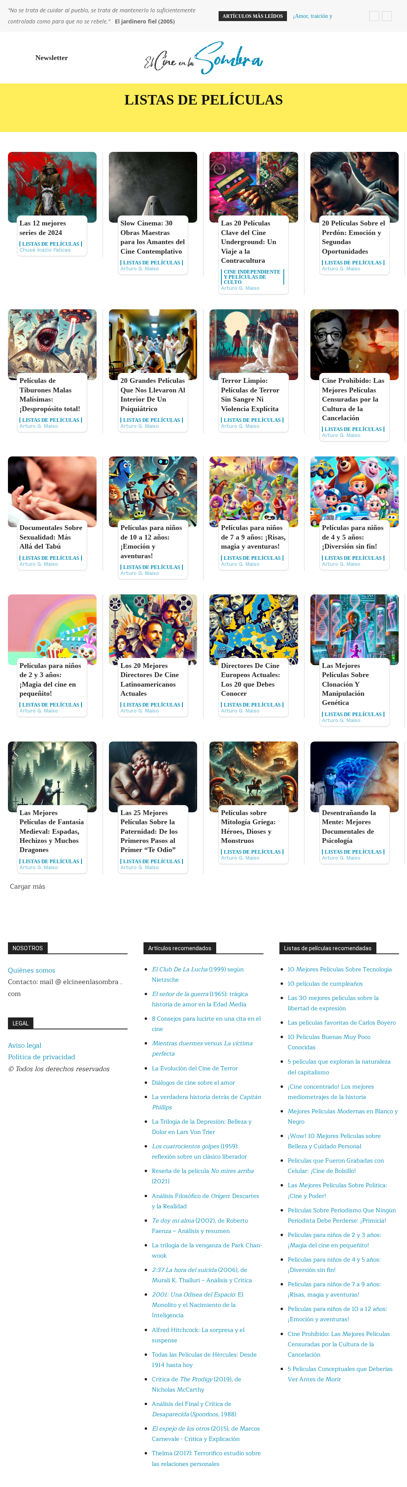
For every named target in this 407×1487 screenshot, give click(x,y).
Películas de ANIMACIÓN (246, 117)
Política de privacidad (41, 1057)
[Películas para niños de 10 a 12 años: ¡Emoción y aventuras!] (153, 491)
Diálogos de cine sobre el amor (193, 1083)
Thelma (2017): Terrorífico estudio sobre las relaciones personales (206, 1458)
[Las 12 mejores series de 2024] (52, 187)
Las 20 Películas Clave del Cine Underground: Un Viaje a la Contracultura (248, 241)
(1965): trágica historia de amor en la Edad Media (200, 999)
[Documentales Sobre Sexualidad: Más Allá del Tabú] (52, 491)
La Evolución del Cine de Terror (195, 1069)
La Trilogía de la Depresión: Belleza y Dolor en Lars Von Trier (202, 1127)
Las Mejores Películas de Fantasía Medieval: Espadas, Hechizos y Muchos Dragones (51, 831)
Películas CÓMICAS (43, 117)
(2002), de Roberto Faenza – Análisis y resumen (200, 1226)
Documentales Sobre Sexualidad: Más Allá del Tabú (50, 537)
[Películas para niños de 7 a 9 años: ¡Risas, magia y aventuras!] (253, 491)
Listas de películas (50, 244)
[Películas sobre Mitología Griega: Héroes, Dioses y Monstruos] (253, 777)
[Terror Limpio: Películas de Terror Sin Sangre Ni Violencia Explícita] (253, 344)
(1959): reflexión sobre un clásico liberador (199, 1151)
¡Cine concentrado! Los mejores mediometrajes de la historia (331, 1092)
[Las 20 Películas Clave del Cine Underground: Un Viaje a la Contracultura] (253, 187)
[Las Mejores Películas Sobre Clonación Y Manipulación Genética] (354, 629)
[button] (389, 57)
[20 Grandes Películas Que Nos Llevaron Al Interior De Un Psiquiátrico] (153, 344)
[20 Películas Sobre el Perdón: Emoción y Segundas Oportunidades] (354, 187)
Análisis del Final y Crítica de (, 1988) (194, 1409)
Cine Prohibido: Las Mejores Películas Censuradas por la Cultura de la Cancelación (353, 399)
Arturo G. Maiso (139, 269)
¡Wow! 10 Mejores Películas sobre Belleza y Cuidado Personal (334, 1141)
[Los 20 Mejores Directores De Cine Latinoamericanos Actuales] (153, 629)
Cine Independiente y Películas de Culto (252, 277)
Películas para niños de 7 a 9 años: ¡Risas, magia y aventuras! (253, 537)
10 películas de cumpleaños (325, 984)
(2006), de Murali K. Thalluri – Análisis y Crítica (202, 1275)
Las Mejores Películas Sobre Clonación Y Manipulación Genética (345, 684)
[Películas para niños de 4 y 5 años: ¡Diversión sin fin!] (354, 491)
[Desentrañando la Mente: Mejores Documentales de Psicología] (354, 777)
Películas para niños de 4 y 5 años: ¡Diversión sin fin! (353, 537)
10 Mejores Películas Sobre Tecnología (340, 970)
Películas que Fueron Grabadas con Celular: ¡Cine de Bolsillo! (336, 1166)
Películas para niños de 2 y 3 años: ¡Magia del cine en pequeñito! (334, 1240)
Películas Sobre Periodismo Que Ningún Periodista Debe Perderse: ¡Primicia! (342, 1216)
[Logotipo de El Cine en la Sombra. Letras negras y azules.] (203, 57)
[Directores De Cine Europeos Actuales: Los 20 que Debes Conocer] (253, 629)
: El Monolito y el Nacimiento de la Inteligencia (197, 1305)
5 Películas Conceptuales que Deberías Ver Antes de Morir (340, 1374)
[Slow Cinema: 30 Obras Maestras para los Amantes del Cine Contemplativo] (153, 187)
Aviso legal (24, 1045)
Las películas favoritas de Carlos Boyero (342, 1023)
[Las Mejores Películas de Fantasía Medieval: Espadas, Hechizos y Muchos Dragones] (52, 777)
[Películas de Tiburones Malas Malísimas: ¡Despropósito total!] (52, 344)
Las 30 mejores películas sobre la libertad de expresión (333, 1003)
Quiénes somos (31, 970)
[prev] (374, 16)
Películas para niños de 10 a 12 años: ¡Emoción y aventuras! (337, 1314)
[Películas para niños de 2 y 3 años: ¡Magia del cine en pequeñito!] (52, 629)
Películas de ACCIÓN (139, 117)
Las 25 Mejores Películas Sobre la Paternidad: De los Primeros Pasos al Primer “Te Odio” (149, 831)
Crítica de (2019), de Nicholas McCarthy (196, 1384)
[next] (387, 16)
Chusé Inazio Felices (45, 250)
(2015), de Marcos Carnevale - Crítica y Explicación (206, 1434)
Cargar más (27, 886)
